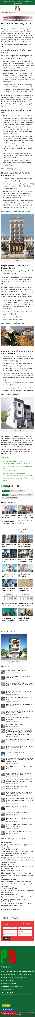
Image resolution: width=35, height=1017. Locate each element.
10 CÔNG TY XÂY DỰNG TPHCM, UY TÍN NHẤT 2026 (17, 475)
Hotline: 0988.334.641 (9, 1013)
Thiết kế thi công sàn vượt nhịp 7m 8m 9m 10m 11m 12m (19, 677)
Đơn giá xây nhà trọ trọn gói (15, 753)
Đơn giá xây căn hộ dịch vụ (14, 724)
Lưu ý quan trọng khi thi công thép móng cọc (19, 819)
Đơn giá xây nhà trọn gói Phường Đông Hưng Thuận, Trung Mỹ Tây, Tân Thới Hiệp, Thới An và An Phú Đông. (19, 760)
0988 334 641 (11, 983)
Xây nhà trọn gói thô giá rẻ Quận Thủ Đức (19, 812)
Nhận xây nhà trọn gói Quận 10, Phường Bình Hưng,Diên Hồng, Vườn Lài (19, 747)
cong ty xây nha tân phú (16, 495)
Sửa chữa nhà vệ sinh (9, 471)
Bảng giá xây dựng (14, 17)
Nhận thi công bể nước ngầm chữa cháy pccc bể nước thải (20, 705)
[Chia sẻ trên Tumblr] (18, 486)
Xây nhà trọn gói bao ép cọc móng (17, 807)
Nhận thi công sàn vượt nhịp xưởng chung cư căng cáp (19, 692)
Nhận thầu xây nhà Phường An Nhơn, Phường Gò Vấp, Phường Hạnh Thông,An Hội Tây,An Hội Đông (19, 800)
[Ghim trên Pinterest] (11, 486)
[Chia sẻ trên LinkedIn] (15, 486)
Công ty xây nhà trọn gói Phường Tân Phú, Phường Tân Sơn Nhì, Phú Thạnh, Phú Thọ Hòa (19, 780)
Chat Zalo (6, 1005)
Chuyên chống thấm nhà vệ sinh (16, 671)
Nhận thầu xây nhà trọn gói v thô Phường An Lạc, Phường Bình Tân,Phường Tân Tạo (19, 793)
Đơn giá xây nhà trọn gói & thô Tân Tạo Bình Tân (16, 463)
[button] (2, 8)
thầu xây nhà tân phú (11, 497)
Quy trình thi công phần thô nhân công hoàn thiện (18, 718)
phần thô (8, 133)
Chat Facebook (7, 1009)
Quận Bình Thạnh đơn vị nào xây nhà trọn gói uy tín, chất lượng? (19, 825)
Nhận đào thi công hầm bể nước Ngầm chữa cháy (19, 698)
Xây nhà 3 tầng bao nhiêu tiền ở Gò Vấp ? (18, 831)
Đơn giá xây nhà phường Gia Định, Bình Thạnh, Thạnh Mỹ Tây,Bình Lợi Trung (19, 740)
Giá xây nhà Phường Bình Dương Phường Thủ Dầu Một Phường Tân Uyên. (19, 712)
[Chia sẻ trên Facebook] (5, 486)
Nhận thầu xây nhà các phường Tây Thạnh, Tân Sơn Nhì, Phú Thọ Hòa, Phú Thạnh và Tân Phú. (19, 684)
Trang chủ (5, 17)
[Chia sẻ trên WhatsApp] (2, 486)
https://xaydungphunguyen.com (17, 977)
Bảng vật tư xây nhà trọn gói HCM (16, 786)
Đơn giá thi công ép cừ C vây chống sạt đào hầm (19, 767)
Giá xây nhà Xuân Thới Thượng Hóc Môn (14, 473)
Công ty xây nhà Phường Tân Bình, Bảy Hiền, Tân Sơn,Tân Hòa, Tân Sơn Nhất (19, 774)
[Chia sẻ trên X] (8, 486)
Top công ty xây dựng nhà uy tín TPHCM (14, 461)
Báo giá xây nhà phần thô (17, 491)
